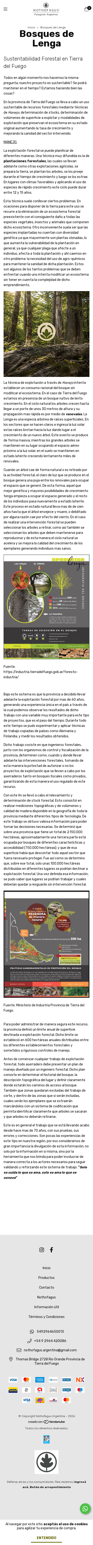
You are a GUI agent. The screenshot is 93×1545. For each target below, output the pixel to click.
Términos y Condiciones (46, 1317)
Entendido (46, 1538)
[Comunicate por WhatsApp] (85, 1508)
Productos (46, 1278)
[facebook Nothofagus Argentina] (51, 1250)
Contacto (46, 1288)
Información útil (46, 1307)
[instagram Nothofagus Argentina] (41, 1250)
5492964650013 (50, 1332)
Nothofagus (46, 1297)
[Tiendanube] (47, 1423)
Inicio (31, 27)
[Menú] (8, 9)
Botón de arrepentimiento (50, 1487)
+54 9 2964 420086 (50, 1341)
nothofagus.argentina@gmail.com (50, 1350)
